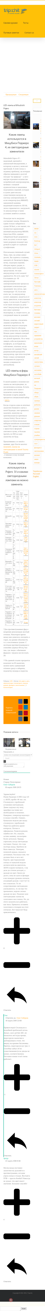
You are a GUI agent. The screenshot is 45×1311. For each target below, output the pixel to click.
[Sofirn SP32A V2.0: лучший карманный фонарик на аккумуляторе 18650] (9, 742)
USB (35, 265)
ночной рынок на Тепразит (37, 383)
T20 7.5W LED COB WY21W (26, 551)
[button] (40, 33)
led (20, 681)
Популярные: (37, 111)
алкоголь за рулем (37, 304)
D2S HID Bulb (26, 509)
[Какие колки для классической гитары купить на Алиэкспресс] (36, 143)
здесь (7, 400)
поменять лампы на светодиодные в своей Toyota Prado (15, 449)
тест (36, 444)
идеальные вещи (38, 344)
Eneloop (37, 241)
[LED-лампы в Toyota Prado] (24, 742)
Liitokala (37, 257)
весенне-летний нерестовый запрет (38, 322)
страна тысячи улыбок (37, 431)
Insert (24, 1308)
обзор (36, 392)
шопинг (37, 455)
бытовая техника (37, 311)
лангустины (38, 362)
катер (36, 350)
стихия (36, 424)
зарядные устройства (38, 337)
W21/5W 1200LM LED (26, 588)
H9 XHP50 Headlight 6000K (26, 517)
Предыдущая (11, 94)
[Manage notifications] (11, 1300)
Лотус (36, 278)
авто (27, 681)
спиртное (37, 420)
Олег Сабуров (22, 1018)
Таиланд (37, 286)
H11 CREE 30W (26, 503)
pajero (24, 681)
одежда (37, 401)
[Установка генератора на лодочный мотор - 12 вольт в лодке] (36, 205)
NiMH (36, 261)
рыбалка (37, 405)
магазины (37, 370)
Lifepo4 (37, 249)
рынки (36, 409)
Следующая (23, 94)
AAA (35, 237)
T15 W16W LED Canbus (26, 563)
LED (11, 681)
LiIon (36, 253)
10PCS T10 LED (26, 539)
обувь (36, 397)
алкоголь (37, 298)
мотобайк (37, 374)
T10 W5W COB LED (26, 532)
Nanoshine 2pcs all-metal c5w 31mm (26, 598)
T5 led (26, 622)
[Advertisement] (22, 61)
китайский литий (38, 356)
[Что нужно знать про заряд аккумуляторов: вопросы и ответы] (36, 162)
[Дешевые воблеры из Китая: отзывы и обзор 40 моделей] (36, 183)
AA (35, 233)
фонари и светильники (16, 685)
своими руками (37, 414)
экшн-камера (37, 461)
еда (35, 331)
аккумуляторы (8, 683)
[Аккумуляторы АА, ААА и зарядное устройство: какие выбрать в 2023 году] (36, 125)
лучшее (37, 366)
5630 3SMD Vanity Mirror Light (26, 615)
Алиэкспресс (18, 683)
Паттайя (37, 282)
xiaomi (36, 269)
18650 (36, 229)
